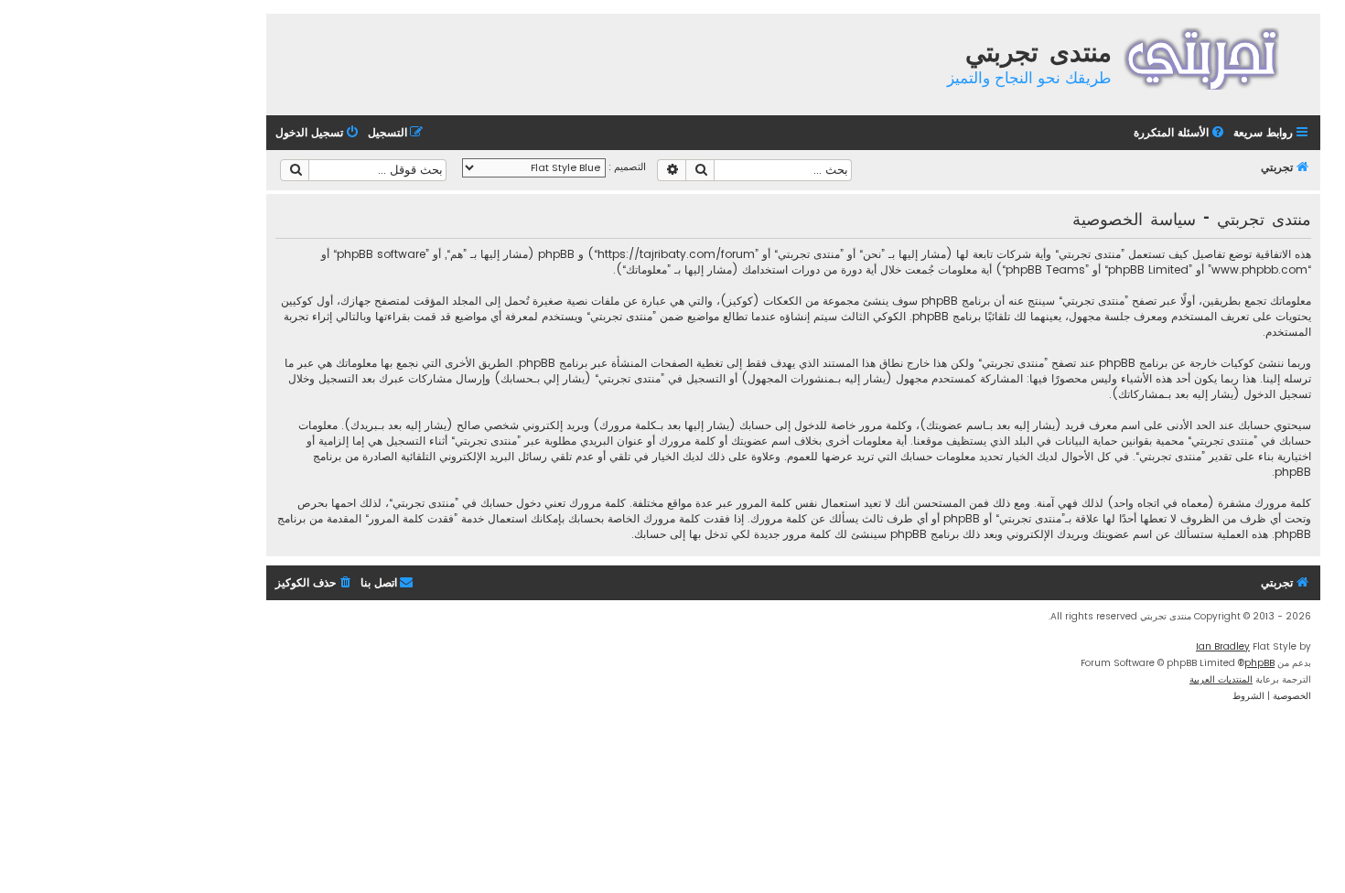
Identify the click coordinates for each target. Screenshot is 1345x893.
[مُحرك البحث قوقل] (294, 170)
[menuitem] (1180, 133)
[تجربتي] (1214, 56)
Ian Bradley (1223, 646)
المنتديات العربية (1221, 679)
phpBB (1259, 663)
